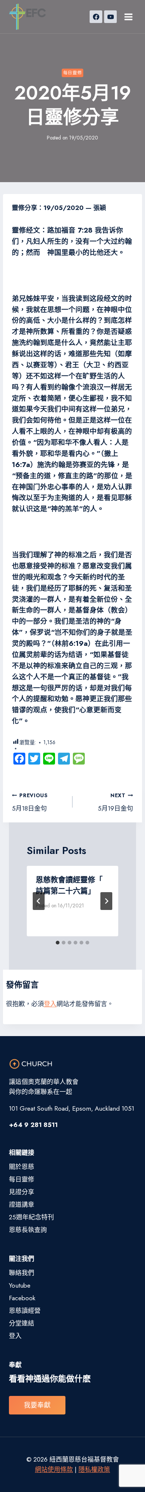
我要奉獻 (37, 1405)
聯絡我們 (21, 1272)
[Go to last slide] (39, 901)
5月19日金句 (115, 802)
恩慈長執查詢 (28, 1229)
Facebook (22, 1298)
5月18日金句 (30, 802)
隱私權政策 (94, 1469)
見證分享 (21, 1191)
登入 (50, 1003)
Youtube (19, 1285)
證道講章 (21, 1204)
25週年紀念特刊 (31, 1217)
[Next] (106, 901)
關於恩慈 (21, 1166)
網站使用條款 (54, 1469)
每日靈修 (72, 72)
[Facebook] (96, 16)
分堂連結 (21, 1323)
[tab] (57, 942)
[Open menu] (128, 16)
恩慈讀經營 (25, 1310)
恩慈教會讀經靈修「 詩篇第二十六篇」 (69, 886)
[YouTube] (110, 16)
